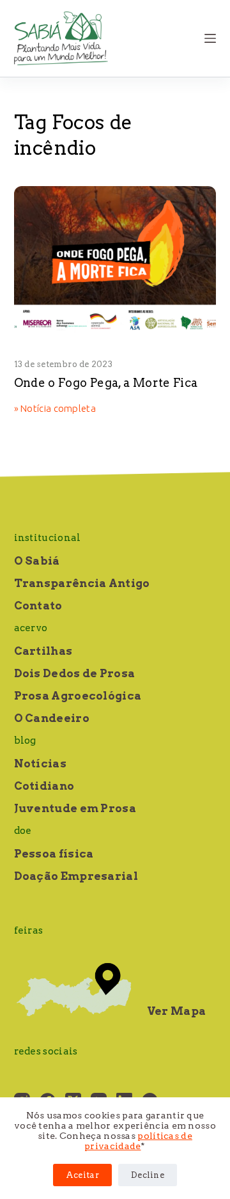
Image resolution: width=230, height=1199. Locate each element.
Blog (25, 740)
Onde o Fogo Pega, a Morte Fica (106, 382)
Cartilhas (43, 651)
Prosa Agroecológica (78, 695)
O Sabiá (37, 560)
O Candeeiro (51, 718)
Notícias (40, 763)
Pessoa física (54, 853)
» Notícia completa (55, 409)
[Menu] (210, 38)
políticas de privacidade (138, 1141)
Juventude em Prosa (75, 808)
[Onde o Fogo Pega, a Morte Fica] (115, 262)
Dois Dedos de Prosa (74, 673)
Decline (147, 1175)
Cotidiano (44, 786)
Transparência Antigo (82, 583)
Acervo (31, 628)
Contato (38, 605)
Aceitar (82, 1175)
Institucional (47, 538)
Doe (23, 830)
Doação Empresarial (76, 876)
